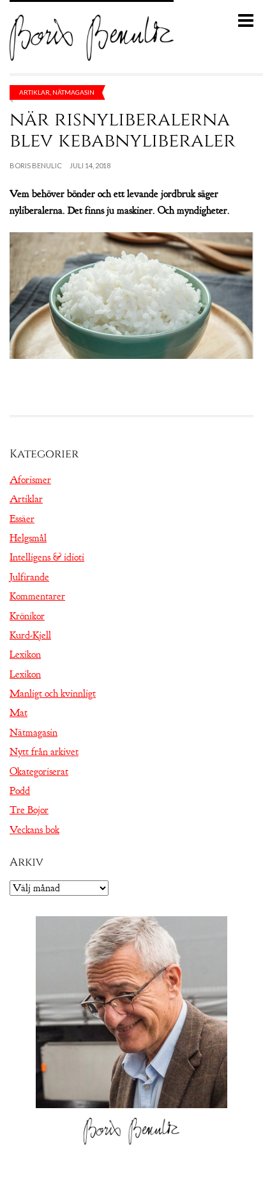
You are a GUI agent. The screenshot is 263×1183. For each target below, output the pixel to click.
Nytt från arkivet (44, 751)
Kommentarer (37, 596)
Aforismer (30, 479)
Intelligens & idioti (47, 557)
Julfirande (29, 577)
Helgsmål (28, 538)
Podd (20, 790)
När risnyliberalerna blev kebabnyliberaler (123, 130)
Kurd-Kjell (30, 635)
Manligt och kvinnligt (53, 693)
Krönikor (27, 616)
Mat (18, 712)
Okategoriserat (39, 771)
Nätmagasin (73, 92)
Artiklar (34, 92)
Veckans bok (34, 829)
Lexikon (25, 654)
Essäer (22, 518)
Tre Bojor (29, 810)
